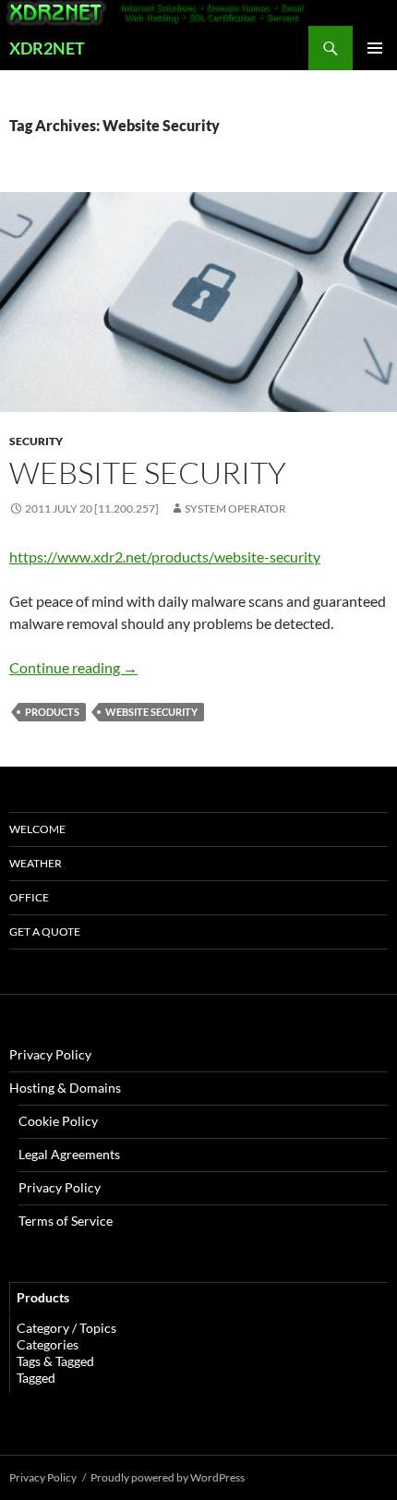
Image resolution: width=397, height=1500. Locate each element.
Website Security (147, 472)
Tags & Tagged (55, 1361)
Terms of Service (65, 1220)
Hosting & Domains (65, 1087)
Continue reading (73, 667)
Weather (35, 863)
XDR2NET (47, 48)
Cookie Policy (58, 1121)
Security (36, 441)
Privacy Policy (50, 1054)
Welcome (37, 829)
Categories (47, 1344)
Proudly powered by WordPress (167, 1477)
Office (29, 897)
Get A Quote (44, 931)
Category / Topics (66, 1328)
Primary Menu (375, 48)
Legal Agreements (69, 1154)
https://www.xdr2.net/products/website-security (164, 556)
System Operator (235, 508)
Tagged (36, 1377)
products (52, 712)
